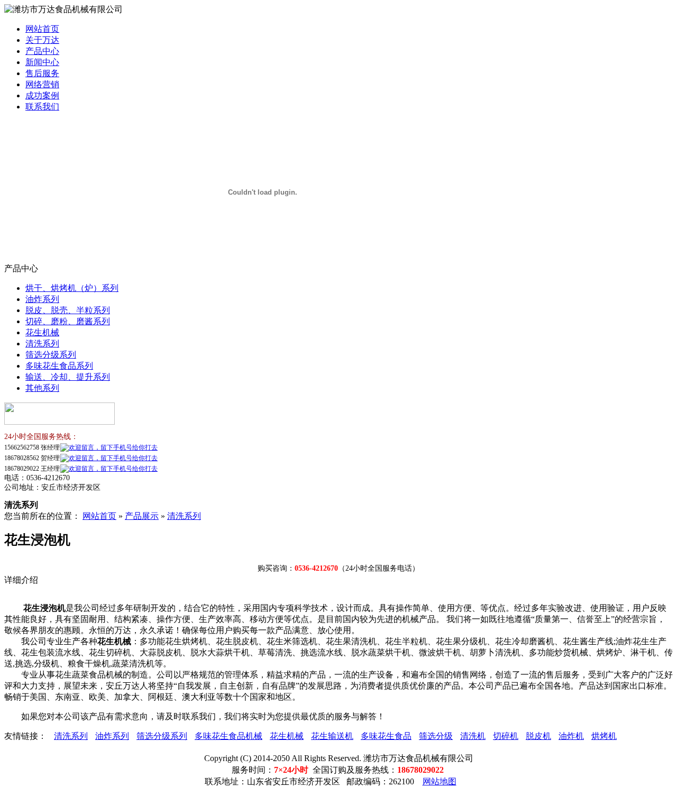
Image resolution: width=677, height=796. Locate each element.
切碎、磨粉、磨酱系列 (67, 321)
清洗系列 (42, 343)
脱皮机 (538, 735)
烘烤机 (604, 735)
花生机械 (42, 332)
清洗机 (473, 735)
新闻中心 (42, 62)
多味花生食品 (386, 735)
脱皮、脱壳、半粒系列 (67, 310)
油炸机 (571, 735)
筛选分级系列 (50, 354)
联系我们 (42, 106)
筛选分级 (436, 735)
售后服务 (42, 73)
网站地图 (439, 781)
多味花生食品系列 (59, 365)
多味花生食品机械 (228, 735)
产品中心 (42, 51)
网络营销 (42, 84)
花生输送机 (332, 735)
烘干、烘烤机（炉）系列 (71, 287)
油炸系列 (42, 299)
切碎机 (505, 735)
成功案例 (42, 95)
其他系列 (42, 387)
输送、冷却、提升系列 (67, 376)
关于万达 (42, 39)
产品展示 (142, 515)
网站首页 (42, 28)
